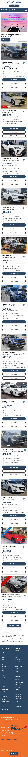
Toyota (3, 686)
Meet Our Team (18, 694)
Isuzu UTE (4, 666)
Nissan (3, 675)
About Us (17, 689)
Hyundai (4, 664)
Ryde (16, 664)
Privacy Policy (18, 704)
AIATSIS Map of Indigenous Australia (9, 739)
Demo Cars (4, 694)
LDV (3, 670)
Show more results (14, 625)
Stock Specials (5, 703)
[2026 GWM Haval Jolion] (14, 245)
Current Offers (5, 701)
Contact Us (17, 650)
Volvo (3, 684)
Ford (3, 657)
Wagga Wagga (18, 666)
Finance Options (14, 5)
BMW (3, 652)
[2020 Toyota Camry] (14, 100)
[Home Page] (14, 2)
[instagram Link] (5, 710)
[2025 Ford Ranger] (14, 342)
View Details (14, 87)
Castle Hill (17, 661)
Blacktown (17, 657)
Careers (17, 692)
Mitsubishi (4, 673)
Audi (3, 650)
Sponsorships (18, 698)
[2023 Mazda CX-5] (14, 51)
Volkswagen (4, 682)
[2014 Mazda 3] (14, 487)
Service (17, 673)
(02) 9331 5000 (8, 721)
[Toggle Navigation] (26, 10)
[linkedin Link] (7, 710)
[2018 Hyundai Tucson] (14, 196)
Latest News (18, 696)
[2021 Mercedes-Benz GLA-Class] (14, 584)
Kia (2, 668)
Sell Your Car (18, 684)
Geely (3, 661)
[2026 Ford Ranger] (14, 439)
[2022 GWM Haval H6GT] (14, 148)
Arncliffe (17, 655)
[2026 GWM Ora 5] (14, 390)
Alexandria (17, 652)
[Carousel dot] (12, 106)
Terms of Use (18, 706)
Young (16, 668)
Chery (3, 655)
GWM (3, 659)
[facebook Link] (3, 710)
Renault (3, 677)
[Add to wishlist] (23, 63)
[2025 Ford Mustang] (14, 535)
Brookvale (17, 659)
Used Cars (4, 696)
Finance (17, 679)
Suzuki (3, 679)
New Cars (4, 691)
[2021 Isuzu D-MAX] (14, 293)
